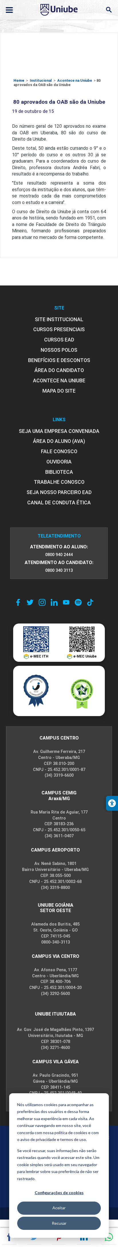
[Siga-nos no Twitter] (30, 602)
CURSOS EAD (59, 340)
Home (18, 80)
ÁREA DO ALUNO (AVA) (59, 441)
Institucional (41, 80)
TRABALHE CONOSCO (59, 482)
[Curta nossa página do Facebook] (18, 602)
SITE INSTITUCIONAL (59, 319)
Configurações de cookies (59, 1192)
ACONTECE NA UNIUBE (59, 380)
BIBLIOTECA (59, 472)
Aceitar (59, 1207)
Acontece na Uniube (74, 80)
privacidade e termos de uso (61, 1139)
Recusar (59, 1223)
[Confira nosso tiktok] (90, 602)
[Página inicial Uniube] (59, 9)
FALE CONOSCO (59, 451)
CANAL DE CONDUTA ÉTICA (59, 502)
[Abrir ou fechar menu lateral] (9, 10)
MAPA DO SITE (59, 391)
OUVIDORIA (59, 462)
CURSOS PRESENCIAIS (59, 329)
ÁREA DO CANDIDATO (59, 370)
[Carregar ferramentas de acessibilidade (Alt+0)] (112, 803)
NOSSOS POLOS (59, 350)
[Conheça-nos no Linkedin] (54, 602)
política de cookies (70, 1132)
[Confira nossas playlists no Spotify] (78, 602)
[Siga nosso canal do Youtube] (66, 602)
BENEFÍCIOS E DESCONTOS (59, 360)
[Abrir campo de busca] (109, 10)
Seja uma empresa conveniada (59, 431)
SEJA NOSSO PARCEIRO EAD (59, 492)
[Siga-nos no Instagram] (42, 602)
